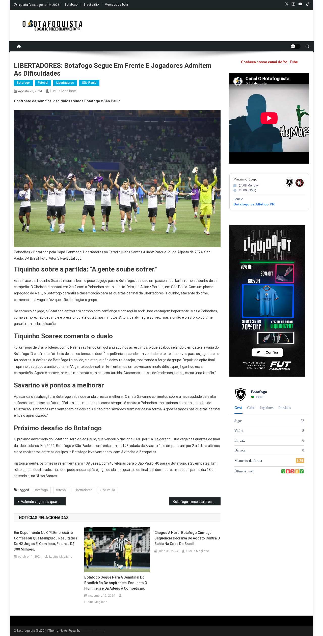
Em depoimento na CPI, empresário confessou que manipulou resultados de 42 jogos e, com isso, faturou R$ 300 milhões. (45, 541)
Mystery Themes (92, 630)
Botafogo (71, 4)
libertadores (83, 490)
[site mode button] (295, 46)
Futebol (43, 82)
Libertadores (65, 82)
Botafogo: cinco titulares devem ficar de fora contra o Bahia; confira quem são (197, 502)
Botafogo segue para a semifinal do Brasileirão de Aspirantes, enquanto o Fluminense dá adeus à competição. (115, 582)
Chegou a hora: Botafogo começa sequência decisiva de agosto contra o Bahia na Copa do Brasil (187, 538)
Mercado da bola (116, 4)
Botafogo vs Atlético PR (254, 204)
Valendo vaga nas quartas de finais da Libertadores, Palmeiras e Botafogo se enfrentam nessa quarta (43, 502)
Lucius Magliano (63, 91)
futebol (61, 490)
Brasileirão (91, 4)
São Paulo (89, 82)
